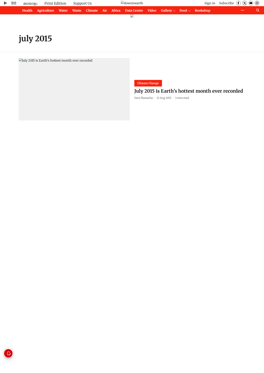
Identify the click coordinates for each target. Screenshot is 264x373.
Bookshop (202, 10)
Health (27, 10)
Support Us (82, 3)
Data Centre (134, 10)
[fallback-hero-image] (74, 89)
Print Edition (55, 3)
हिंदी (13, 3)
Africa (116, 10)
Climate (92, 10)
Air (104, 10)
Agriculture (45, 10)
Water (63, 10)
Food (183, 10)
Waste (76, 10)
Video (152, 10)
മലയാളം (30, 3)
